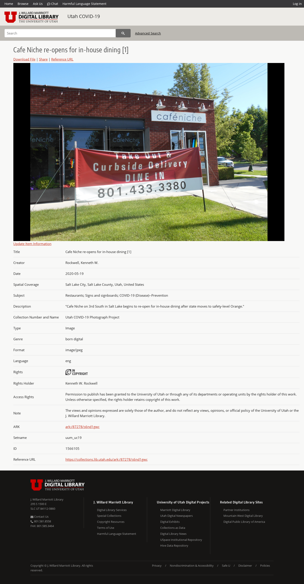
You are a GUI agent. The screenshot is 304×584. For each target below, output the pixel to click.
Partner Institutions (236, 510)
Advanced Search (148, 33)
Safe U (226, 566)
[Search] (123, 33)
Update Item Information (32, 243)
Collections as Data (172, 528)
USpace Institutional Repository (181, 540)
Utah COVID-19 (83, 16)
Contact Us (41, 517)
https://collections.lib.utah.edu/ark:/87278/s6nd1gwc (106, 459)
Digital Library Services (112, 510)
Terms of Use (105, 528)
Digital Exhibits (170, 522)
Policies (265, 566)
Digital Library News (173, 534)
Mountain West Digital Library (243, 516)
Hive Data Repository (174, 545)
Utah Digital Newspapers (176, 516)
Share (43, 59)
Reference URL (62, 59)
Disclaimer (245, 566)
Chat (54, 4)
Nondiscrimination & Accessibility (192, 566)
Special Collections (109, 516)
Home (8, 4)
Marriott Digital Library (175, 510)
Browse (23, 4)
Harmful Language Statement (84, 4)
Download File (24, 59)
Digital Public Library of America (244, 522)
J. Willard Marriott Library (46, 499)
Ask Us (38, 4)
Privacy (157, 566)
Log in (297, 4)
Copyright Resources (110, 522)
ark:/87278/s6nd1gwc (82, 426)
